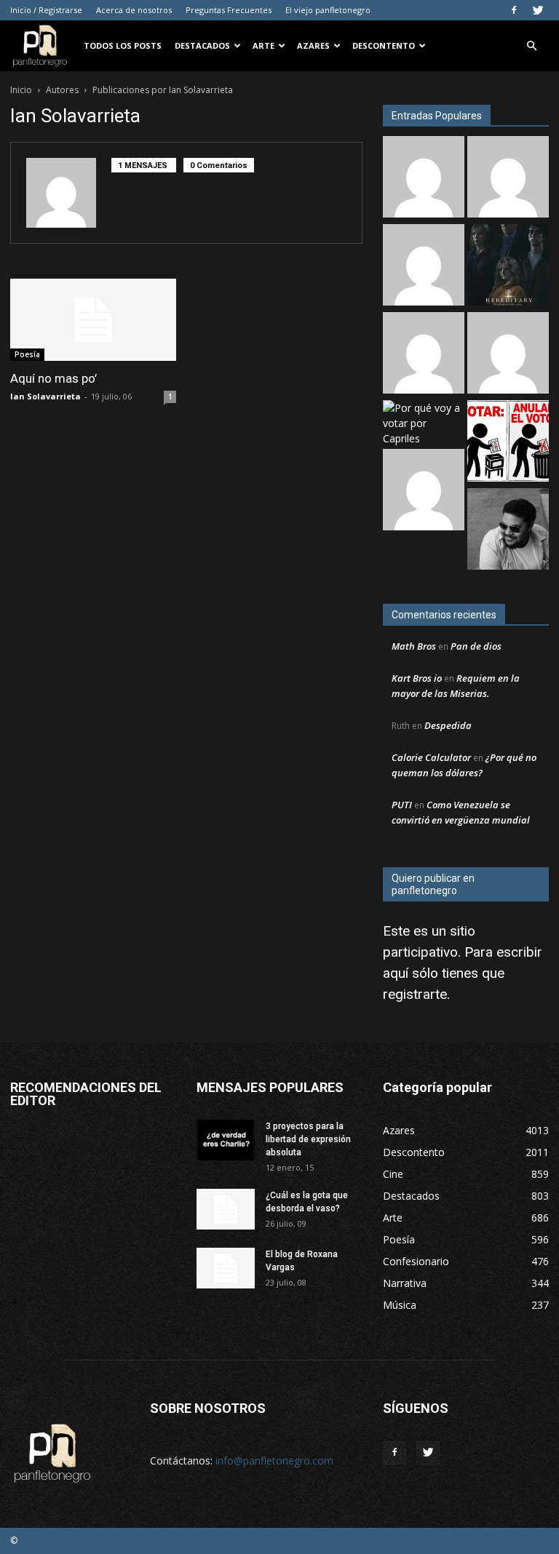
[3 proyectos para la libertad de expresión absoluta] (226, 1140)
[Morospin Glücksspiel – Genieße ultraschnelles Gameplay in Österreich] (508, 178)
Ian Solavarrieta (45, 396)
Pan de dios (476, 646)
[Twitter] (538, 10)
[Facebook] (514, 10)
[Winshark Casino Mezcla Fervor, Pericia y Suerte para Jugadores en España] (423, 266)
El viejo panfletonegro (327, 9)
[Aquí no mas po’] (93, 320)
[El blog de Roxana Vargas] (226, 1268)
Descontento (383, 45)
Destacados (202, 45)
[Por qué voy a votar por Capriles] (423, 423)
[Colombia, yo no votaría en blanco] (508, 442)
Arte (263, 45)
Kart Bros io (417, 678)
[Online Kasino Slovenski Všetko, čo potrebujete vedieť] (423, 178)
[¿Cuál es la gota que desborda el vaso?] (226, 1209)
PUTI (402, 804)
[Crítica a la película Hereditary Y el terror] (508, 266)
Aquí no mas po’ (53, 378)
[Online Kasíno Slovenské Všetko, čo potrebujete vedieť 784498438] (423, 354)
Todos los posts (123, 45)
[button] (531, 46)
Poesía (27, 354)
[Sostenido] (508, 354)
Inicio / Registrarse (46, 9)
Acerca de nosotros (134, 9)
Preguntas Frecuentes (228, 9)
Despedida (448, 725)
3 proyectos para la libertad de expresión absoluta (308, 1139)
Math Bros (414, 646)
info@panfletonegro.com (274, 1460)
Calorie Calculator (431, 757)
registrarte (415, 994)
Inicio (21, 90)
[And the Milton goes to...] (508, 530)
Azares (313, 45)
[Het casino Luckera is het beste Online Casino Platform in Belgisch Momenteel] (423, 491)
